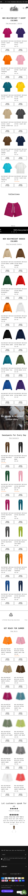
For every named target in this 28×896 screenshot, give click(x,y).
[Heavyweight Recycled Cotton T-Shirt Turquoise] (7, 168)
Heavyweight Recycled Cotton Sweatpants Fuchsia (7, 514)
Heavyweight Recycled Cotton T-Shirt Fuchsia (7, 42)
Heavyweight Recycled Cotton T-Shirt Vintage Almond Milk (7, 124)
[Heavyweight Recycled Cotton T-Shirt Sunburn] (7, 141)
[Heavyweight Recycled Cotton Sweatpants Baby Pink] (20, 476)
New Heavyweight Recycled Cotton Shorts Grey (19, 760)
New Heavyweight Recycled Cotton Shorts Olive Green (6, 733)
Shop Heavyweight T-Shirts (14, 23)
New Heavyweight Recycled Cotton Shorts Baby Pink (19, 650)
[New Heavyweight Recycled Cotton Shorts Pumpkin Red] (20, 777)
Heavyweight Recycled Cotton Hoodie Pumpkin (20, 290)
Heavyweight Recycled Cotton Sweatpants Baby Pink (20, 486)
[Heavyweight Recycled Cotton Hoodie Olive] (20, 360)
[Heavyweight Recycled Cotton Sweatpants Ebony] (20, 447)
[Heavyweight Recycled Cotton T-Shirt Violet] (20, 32)
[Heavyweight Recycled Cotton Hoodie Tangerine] (7, 307)
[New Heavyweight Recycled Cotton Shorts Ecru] (7, 777)
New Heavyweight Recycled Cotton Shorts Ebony (5, 760)
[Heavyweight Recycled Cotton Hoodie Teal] (7, 360)
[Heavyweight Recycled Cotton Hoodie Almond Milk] (7, 253)
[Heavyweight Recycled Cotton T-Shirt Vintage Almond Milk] (7, 114)
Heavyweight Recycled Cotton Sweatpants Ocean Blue (7, 596)
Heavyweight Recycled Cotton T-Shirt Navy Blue (20, 151)
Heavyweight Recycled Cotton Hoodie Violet (20, 394)
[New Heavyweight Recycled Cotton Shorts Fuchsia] (7, 696)
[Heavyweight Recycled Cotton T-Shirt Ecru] (20, 168)
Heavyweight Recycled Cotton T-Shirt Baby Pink (20, 69)
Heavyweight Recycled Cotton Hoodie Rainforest (7, 290)
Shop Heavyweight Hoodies (14, 244)
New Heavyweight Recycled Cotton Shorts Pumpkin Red (20, 787)
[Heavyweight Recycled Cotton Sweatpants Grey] (7, 531)
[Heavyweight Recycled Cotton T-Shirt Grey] (20, 114)
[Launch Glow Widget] (24, 892)
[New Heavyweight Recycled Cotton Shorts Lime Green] (20, 723)
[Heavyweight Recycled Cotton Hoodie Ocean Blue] (7, 385)
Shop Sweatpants (14, 438)
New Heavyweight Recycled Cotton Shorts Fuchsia (5, 706)
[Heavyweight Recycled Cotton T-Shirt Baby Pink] (20, 59)
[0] (26, 8)
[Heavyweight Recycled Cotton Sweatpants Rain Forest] (7, 476)
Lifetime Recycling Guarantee (11, 620)
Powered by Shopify (6, 887)
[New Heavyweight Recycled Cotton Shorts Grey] (20, 750)
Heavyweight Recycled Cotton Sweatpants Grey (7, 541)
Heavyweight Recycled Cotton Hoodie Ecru (20, 316)
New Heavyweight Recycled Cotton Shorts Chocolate (19, 679)
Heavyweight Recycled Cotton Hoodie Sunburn (20, 263)
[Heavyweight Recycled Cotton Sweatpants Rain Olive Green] (7, 559)
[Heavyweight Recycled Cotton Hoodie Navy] (20, 334)
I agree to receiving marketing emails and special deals (14, 859)
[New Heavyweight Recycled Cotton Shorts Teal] (20, 696)
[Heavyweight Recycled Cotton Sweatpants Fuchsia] (7, 504)
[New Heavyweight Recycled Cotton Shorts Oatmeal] (7, 669)
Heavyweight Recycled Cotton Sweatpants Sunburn (7, 457)
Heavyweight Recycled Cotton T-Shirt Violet (20, 42)
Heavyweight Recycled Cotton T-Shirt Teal (7, 96)
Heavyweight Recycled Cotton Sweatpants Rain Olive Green (7, 569)
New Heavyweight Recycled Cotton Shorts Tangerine (6, 650)
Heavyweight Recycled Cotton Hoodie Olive (20, 369)
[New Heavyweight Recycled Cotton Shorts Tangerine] (7, 640)
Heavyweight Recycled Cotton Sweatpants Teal (20, 514)
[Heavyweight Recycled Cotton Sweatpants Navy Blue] (20, 586)
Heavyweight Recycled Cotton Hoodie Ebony (7, 343)
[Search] (23, 8)
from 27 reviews (14, 810)
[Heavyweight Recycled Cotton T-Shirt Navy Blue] (20, 141)
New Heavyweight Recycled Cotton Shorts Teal (19, 706)
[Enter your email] (25, 855)
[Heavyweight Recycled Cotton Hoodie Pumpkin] (20, 280)
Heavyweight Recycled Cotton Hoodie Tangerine (7, 317)
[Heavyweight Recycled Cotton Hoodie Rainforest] (7, 280)
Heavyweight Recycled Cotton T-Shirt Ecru (20, 177)
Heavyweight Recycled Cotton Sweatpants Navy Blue (20, 596)
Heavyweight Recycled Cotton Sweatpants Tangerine (20, 569)
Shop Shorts (14, 631)
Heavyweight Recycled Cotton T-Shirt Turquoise (7, 178)
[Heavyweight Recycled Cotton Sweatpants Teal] (20, 504)
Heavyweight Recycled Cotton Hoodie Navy (20, 343)
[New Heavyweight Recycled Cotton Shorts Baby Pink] (20, 640)
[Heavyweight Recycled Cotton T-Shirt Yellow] (20, 87)
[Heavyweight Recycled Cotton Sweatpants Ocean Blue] (7, 586)
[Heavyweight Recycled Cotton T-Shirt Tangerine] (7, 59)
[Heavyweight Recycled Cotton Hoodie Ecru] (20, 307)
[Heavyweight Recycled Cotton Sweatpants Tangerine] (20, 559)
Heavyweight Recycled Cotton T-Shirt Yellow (20, 97)
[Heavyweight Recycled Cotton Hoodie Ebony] (7, 334)
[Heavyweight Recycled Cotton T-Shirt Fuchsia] (7, 32)
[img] (14, 809)
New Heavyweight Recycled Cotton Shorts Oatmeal (5, 679)
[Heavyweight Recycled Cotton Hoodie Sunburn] (20, 253)
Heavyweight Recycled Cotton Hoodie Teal (7, 369)
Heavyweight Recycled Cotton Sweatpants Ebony (20, 457)
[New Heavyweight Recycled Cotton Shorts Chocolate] (20, 669)
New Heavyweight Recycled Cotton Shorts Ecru (5, 787)
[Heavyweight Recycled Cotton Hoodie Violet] (20, 385)
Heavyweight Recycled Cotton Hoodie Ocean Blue (7, 395)
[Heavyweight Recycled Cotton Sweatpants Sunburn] (7, 447)
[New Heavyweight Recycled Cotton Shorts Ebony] (7, 750)
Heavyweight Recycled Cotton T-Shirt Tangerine (7, 69)
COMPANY (4, 866)
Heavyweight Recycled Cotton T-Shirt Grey (20, 123)
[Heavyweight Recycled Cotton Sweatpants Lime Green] (20, 531)
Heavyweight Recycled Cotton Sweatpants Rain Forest (7, 486)
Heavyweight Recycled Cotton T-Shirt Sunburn (7, 151)
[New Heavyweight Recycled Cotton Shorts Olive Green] (7, 723)
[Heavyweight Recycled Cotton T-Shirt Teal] (7, 87)
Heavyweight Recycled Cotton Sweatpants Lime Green (20, 541)
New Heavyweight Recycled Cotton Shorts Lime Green (19, 733)
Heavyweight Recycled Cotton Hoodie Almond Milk (7, 263)
